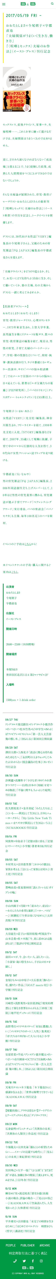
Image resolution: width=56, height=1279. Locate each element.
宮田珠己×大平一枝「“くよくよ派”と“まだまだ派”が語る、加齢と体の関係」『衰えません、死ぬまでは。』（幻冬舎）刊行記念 (29, 1175)
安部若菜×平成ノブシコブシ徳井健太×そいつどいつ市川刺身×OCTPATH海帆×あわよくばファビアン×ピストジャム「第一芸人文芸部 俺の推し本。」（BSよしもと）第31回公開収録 (29, 1064)
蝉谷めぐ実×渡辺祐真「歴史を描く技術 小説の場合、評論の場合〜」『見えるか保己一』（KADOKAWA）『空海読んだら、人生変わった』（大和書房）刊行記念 (29, 1200)
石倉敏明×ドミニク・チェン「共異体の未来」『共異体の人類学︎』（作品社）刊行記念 (28, 1131)
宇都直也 (11, 603)
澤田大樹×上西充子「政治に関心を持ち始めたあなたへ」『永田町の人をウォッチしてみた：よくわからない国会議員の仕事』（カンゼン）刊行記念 (29, 759)
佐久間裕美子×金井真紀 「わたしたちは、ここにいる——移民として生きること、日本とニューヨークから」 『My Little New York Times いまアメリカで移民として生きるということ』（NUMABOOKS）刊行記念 (29, 818)
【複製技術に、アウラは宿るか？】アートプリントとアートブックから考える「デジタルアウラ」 (28, 1113)
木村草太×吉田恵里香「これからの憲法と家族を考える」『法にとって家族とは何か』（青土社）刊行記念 (29, 869)
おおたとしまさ (13, 592)
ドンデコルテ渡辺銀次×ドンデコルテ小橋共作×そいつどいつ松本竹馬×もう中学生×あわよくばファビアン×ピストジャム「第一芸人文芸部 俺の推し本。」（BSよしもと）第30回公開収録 (29, 731)
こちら (28, 544)
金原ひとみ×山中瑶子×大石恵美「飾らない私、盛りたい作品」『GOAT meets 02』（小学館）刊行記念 (28, 985)
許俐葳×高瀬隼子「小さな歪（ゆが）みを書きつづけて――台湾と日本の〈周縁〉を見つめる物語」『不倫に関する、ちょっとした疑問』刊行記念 (28, 787)
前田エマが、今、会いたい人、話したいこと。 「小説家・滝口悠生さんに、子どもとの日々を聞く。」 (28, 962)
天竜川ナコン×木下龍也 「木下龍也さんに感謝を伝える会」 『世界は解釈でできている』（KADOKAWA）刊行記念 (29, 1092)
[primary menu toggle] (3, 4)
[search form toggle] (52, 4)
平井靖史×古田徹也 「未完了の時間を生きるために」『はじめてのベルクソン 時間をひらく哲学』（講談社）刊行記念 (29, 1226)
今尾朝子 (11, 598)
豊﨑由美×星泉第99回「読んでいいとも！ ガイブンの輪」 (29, 890)
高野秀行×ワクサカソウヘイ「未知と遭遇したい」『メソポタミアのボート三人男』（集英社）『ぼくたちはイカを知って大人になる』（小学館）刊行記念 (28, 1033)
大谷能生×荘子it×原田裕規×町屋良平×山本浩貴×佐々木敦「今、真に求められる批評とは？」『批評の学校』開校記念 (28, 938)
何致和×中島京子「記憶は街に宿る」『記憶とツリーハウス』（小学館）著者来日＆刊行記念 (29, 846)
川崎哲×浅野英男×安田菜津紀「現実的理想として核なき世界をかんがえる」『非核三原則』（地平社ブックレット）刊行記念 (29, 1008)
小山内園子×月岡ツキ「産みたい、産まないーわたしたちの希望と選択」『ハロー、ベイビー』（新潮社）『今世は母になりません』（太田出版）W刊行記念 (28, 913)
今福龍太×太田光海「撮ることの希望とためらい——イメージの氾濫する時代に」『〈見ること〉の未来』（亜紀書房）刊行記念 (29, 1152)
